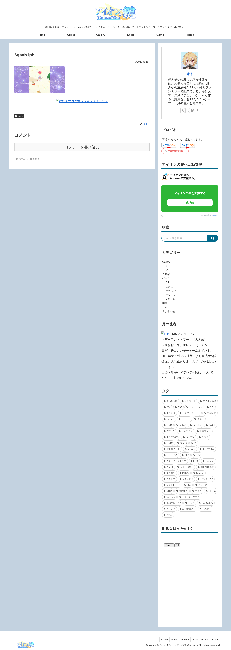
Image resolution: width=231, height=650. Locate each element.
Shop (195, 639)
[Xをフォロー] (187, 110)
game (20, 116)
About (174, 639)
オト (190, 74)
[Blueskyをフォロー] (192, 110)
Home (164, 639)
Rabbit (215, 639)
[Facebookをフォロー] (197, 110)
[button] (212, 238)
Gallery (185, 639)
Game (204, 639)
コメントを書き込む (82, 147)
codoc (214, 215)
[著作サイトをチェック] (182, 110)
